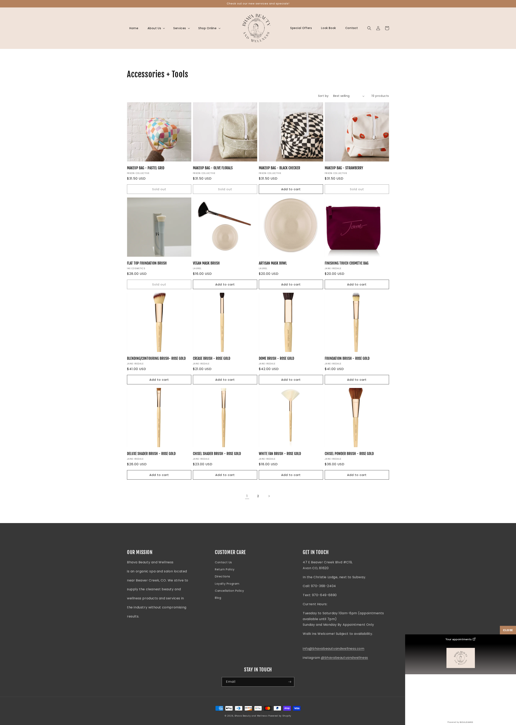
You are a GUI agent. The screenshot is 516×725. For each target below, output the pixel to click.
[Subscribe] (289, 682)
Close (508, 630)
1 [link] (247, 496)
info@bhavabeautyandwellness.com (333, 648)
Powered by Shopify (279, 715)
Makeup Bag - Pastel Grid (145, 168)
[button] (155, 28)
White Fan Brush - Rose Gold (280, 453)
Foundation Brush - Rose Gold (347, 358)
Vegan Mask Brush (206, 263)
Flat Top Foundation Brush (147, 263)
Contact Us (223, 562)
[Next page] (268, 496)
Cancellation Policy (229, 591)
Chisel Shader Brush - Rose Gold (217, 453)
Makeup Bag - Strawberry (344, 168)
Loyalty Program (227, 584)
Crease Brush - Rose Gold (211, 358)
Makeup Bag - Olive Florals (213, 168)
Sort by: (323, 96)
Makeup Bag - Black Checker (279, 168)
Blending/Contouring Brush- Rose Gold (156, 358)
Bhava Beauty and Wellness (251, 715)
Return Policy (225, 569)
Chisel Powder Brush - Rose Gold (349, 453)
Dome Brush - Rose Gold (276, 358)
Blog (218, 598)
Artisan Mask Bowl (273, 263)
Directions (222, 576)
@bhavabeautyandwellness (344, 657)
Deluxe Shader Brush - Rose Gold (151, 453)
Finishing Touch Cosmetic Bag (346, 263)
